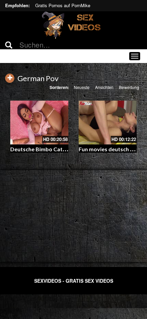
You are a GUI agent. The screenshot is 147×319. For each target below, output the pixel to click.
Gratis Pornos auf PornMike (62, 5)
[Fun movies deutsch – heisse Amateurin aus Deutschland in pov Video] (108, 122)
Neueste (82, 87)
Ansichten (104, 87)
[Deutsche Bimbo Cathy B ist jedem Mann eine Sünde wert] (39, 122)
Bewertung (129, 87)
